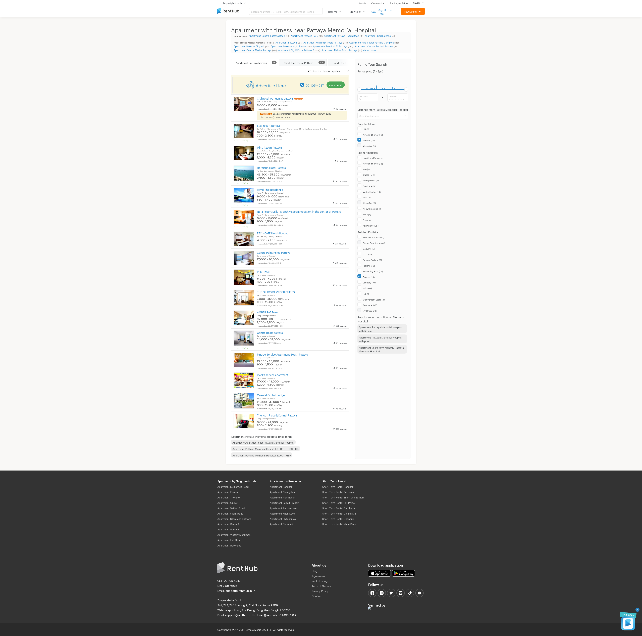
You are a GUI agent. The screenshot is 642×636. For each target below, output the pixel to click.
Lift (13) (366, 129)
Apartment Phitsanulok (283, 518)
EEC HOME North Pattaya (272, 233)
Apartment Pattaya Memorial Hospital (257, 62)
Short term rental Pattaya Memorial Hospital (305, 62)
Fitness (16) (369, 140)
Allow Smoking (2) (372, 208)
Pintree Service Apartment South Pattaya (282, 354)
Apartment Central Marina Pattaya (253, 50)
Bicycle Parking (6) (372, 259)
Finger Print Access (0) (374, 242)
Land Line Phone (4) (373, 157)
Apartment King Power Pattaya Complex (371, 42)
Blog (314, 570)
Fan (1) (366, 169)
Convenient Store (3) (374, 299)
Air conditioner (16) (373, 134)
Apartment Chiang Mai (282, 492)
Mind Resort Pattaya (269, 147)
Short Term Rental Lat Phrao (338, 502)
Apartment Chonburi (281, 524)
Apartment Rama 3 (228, 529)
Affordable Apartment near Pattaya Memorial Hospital (263, 442)
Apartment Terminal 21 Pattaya (330, 46)
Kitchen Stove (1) (371, 225)
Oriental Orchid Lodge (271, 395)
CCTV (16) (368, 254)
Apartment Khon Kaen (282, 513)
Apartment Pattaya (286, 42)
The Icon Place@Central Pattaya (277, 415)
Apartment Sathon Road (231, 508)
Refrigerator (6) (371, 180)
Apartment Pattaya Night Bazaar (289, 46)
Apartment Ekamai (227, 492)
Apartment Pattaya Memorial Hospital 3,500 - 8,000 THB (265, 448)
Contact (317, 596)
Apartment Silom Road (230, 513)
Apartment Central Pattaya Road (267, 35)
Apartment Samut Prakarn (284, 502)
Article (362, 3)
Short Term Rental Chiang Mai (339, 513)
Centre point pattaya (270, 332)
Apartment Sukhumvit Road (233, 486)
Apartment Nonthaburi (282, 497)
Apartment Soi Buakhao (377, 35)
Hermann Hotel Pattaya (271, 167)
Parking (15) (369, 265)
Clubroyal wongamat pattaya (275, 98)
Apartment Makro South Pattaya (339, 50)
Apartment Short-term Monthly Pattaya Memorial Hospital (381, 349)
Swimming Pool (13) (373, 271)
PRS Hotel (263, 271)
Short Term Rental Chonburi (338, 518)
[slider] (359, 89)
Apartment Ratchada (229, 545)
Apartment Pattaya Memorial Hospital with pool (380, 339)
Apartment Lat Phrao (229, 540)
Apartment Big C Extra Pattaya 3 (296, 50)
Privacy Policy (320, 590)
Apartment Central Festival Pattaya (373, 46)
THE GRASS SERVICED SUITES (276, 291)
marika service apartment (272, 374)
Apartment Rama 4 (228, 524)
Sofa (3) (367, 214)
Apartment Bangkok (281, 486)
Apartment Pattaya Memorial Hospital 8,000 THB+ (261, 455)
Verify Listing (320, 580)
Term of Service (321, 585)
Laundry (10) (369, 282)
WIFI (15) (367, 197)
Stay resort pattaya (268, 125)
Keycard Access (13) (373, 237)
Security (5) (369, 248)
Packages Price (399, 3)
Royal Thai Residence (270, 189)
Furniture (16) (369, 186)
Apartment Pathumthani (283, 508)
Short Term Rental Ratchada (338, 508)
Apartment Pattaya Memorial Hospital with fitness (380, 329)
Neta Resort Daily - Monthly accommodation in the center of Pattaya (299, 211)
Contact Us (378, 3)
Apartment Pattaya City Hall (249, 46)
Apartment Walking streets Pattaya (322, 42)
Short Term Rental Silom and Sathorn (343, 497)
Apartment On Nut (227, 502)
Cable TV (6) (369, 174)
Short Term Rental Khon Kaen (339, 524)
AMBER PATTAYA (267, 312)
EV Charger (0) (370, 310)
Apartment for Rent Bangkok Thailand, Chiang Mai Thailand (233, 11)
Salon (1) (367, 288)
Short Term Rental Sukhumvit (338, 492)
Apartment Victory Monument (234, 534)
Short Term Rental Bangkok (337, 486)
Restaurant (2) (370, 305)
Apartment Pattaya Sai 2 (304, 35)
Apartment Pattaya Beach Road (341, 35)
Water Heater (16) (372, 191)
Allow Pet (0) (369, 146)
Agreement (319, 575)
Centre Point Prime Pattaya (273, 252)
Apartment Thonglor (229, 497)
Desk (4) (367, 219)
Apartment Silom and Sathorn (234, 518)
